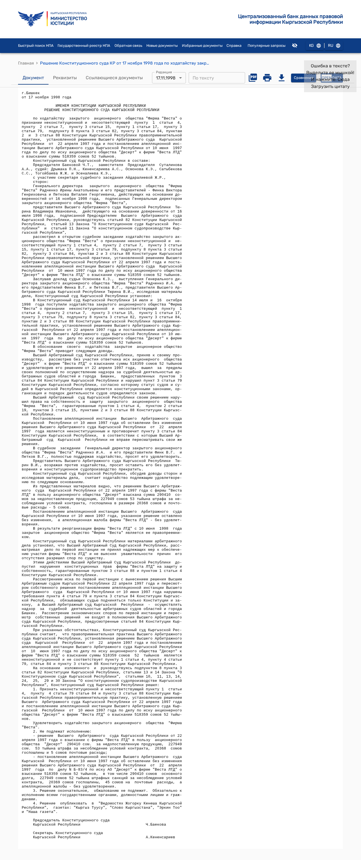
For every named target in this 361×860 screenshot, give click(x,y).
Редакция (164, 72)
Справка (233, 45)
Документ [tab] (33, 77)
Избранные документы (202, 45)
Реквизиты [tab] (65, 77)
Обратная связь (128, 45)
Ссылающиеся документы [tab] (114, 77)
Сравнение (303, 78)
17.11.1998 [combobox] (165, 78)
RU (330, 45)
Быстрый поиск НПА (36, 45)
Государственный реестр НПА (84, 45)
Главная (26, 63)
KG (311, 45)
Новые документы (162, 45)
